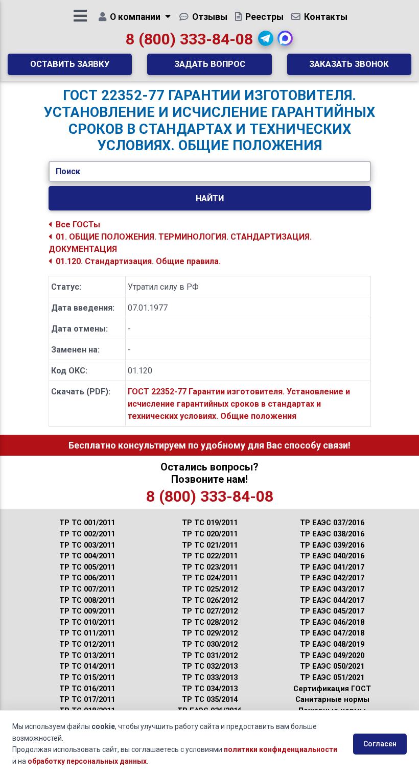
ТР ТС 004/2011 (87, 556)
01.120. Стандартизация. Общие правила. (138, 261)
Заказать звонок (349, 64)
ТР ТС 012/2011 (87, 644)
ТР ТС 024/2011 (210, 578)
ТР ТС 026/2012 (210, 600)
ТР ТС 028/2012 (210, 622)
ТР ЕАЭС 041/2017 (332, 567)
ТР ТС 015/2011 (87, 677)
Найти (210, 198)
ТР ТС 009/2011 (87, 611)
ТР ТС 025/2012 (210, 589)
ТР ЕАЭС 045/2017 (332, 611)
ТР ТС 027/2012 (210, 611)
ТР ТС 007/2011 (87, 589)
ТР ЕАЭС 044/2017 (332, 600)
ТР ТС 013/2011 (87, 655)
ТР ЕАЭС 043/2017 (332, 589)
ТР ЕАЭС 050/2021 (332, 666)
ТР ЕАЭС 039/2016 (332, 545)
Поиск (68, 171)
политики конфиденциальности (280, 749)
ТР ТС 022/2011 (210, 556)
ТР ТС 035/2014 (210, 699)
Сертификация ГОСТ (332, 689)
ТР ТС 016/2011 (87, 689)
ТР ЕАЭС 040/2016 (332, 556)
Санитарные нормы (332, 699)
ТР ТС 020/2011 (210, 534)
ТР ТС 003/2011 (87, 545)
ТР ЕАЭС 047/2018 (332, 633)
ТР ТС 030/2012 (210, 644)
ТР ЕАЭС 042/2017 (332, 578)
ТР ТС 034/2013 (210, 689)
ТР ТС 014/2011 (87, 666)
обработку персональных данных (87, 761)
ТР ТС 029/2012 (210, 633)
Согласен (380, 744)
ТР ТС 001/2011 (87, 523)
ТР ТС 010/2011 (87, 622)
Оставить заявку (70, 64)
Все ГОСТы (78, 224)
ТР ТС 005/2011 (87, 567)
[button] (265, 38)
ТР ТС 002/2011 (87, 534)
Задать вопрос (209, 64)
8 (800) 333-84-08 (189, 39)
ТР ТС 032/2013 (210, 666)
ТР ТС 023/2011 (210, 567)
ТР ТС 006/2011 (87, 578)
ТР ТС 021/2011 (210, 545)
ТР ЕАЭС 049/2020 (332, 655)
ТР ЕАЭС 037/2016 (332, 523)
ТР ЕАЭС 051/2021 (332, 677)
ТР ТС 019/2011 (210, 523)
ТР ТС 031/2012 (210, 655)
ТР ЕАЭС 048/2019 (332, 644)
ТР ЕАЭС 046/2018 (332, 622)
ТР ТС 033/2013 (210, 677)
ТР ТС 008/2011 (87, 600)
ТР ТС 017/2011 (87, 699)
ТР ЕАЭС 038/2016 (332, 534)
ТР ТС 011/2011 (87, 633)
